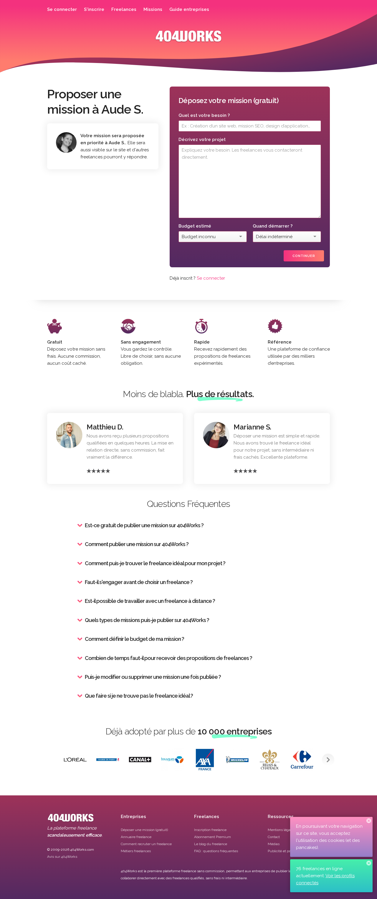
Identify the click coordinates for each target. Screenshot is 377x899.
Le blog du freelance (210, 844)
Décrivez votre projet (202, 139)
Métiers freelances (136, 851)
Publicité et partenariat (286, 851)
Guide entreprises (189, 9)
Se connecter (62, 9)
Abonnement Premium (212, 837)
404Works (188, 40)
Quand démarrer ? (272, 226)
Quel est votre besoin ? (204, 115)
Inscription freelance (210, 830)
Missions (152, 9)
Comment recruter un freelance (146, 844)
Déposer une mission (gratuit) (144, 830)
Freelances (123, 9)
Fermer (368, 820)
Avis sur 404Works (62, 857)
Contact (274, 837)
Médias (274, 844)
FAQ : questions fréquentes (216, 851)
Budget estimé (194, 226)
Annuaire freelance (136, 837)
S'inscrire (94, 9)
